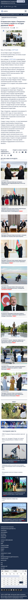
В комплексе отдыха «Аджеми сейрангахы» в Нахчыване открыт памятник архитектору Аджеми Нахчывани (13, 341)
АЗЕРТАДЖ (15, 50)
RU (3, 6)
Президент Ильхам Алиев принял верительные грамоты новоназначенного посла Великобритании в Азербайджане (13, 210)
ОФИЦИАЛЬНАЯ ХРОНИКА (9, 17)
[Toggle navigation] (25, 11)
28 (18, 584)
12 (11, 580)
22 (22, 582)
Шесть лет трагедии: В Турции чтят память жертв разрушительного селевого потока (13, 439)
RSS (2, 564)
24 (3, 584)
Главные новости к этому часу (10, 498)
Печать (12, 27)
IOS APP (3, 568)
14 (18, 580)
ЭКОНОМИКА (4, 532)
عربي (12, 6)
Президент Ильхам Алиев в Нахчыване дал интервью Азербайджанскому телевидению (12, 288)
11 (7, 580)
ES (9, 6)
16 (26, 580)
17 (3, 582)
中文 (15, 6)
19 (11, 582)
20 (14, 582)
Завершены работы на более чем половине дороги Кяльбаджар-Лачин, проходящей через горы (14, 466)
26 (11, 584)
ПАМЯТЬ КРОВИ (5, 545)
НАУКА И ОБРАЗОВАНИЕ (7, 540)
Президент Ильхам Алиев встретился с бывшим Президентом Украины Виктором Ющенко (13, 235)
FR (8, 6)
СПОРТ (2, 542)
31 (3, 586)
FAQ (2, 562)
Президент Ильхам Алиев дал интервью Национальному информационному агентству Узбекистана (13, 183)
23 (26, 582)
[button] (14, 36)
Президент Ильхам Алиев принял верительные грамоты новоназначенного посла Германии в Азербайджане (13, 262)
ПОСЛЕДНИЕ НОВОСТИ (9, 431)
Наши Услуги (4, 558)
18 (7, 582)
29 (22, 584)
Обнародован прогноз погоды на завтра (12, 472)
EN (4, 6)
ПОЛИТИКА (3, 530)
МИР (2, 543)
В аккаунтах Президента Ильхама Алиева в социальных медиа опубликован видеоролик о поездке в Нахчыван (13, 315)
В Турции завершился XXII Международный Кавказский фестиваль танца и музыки (14, 494)
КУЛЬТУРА (3, 537)
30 (26, 584)
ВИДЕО (2, 549)
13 (14, 580)
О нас (2, 555)
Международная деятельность (9, 556)
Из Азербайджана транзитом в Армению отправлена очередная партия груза (14, 520)
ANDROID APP (4, 566)
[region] (14, 477)
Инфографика (4, 547)
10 (3, 580)
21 (18, 582)
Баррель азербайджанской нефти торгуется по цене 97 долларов (14, 461)
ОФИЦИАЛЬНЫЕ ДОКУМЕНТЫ (8, 528)
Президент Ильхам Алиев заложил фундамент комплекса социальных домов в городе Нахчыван (13, 368)
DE (6, 6)
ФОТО (2, 550)
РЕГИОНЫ (3, 534)
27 (14, 584)
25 (7, 584)
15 (22, 580)
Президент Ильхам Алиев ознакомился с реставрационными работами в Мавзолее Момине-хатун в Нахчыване (12, 394)
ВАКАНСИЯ (3, 560)
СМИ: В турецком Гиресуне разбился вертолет (13, 434)
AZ (1, 6)
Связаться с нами (6, 553)
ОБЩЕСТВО (3, 536)
